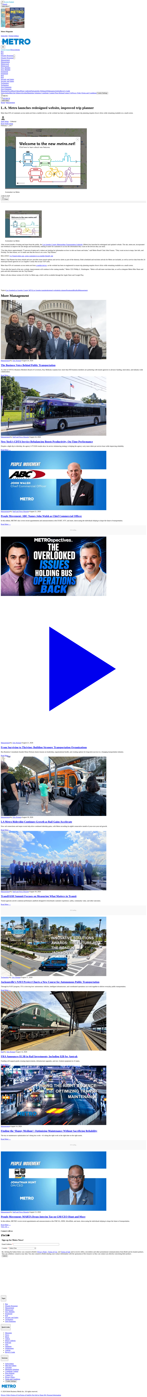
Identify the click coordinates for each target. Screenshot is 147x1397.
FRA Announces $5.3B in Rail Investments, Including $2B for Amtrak (39, 1056)
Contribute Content (47, 93)
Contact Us (68, 93)
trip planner (62, 290)
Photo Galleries (25, 91)
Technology (5, 83)
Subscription (5, 93)
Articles (20, 2)
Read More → (6, 375)
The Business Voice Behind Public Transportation (28, 365)
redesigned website (52, 290)
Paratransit (4, 72)
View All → (5, 1227)
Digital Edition (14, 36)
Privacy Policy (77, 93)
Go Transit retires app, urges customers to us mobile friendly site (31, 256)
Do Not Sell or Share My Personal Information (45, 1395)
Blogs (13, 91)
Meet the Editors (15, 93)
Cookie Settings (102, 93)
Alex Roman (16, 361)
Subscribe (4, 36)
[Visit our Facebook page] (2, 1236)
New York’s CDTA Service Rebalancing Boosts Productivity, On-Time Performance (47, 441)
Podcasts (34, 91)
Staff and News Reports (20, 437)
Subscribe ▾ (5, 6)
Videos (17, 91)
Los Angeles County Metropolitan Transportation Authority (63, 244)
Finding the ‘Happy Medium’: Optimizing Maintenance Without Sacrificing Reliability (49, 1131)
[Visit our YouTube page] (8, 1236)
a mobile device (41, 265)
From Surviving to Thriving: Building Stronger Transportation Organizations (44, 747)
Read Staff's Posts (7, 124)
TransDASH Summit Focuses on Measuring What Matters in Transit (39, 896)
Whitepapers (50, 91)
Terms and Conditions (89, 93)
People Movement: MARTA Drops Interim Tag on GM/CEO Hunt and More (43, 1216)
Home (3, 102)
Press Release (59, 93)
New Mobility (5, 68)
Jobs (38, 91)
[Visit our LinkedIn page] (4, 1236)
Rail (2, 75)
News (16, 2)
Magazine (4, 91)
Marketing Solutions (34, 93)
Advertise (24, 93)
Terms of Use (15, 1395)
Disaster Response (7, 56)
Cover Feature (9, 2)
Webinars (43, 91)
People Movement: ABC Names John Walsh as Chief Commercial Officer (41, 516)
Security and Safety (7, 79)
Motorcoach (5, 64)
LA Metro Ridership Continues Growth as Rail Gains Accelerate (36, 821)
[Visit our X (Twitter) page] (6, 1236)
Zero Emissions (6, 87)
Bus (2, 52)
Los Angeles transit (39, 290)
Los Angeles (10, 290)
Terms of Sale (24, 1395)
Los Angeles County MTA (23, 290)
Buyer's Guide (65, 91)
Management (5, 60)
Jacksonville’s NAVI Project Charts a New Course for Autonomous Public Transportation (50, 982)
